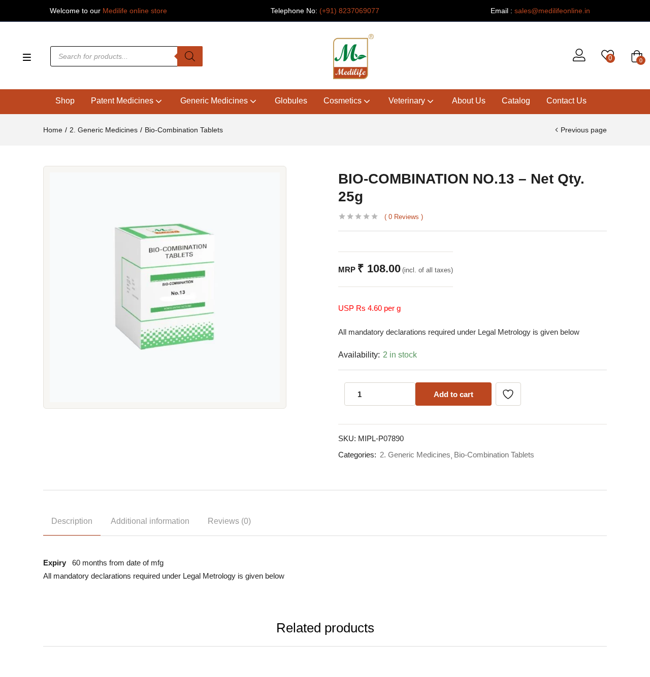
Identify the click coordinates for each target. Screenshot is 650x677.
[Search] (190, 56)
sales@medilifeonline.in (552, 11)
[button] (637, 56)
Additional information (150, 521)
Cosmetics (343, 100)
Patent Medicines (123, 100)
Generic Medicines (215, 100)
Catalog (516, 100)
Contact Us (566, 100)
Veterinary (407, 100)
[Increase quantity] (405, 394)
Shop (65, 100)
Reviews (403, 217)
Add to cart (453, 394)
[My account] (579, 56)
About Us (468, 100)
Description (71, 521)
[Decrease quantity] (384, 394)
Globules (291, 100)
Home (52, 130)
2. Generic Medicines (104, 130)
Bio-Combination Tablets (184, 130)
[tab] (72, 523)
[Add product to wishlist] (508, 394)
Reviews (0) (229, 521)
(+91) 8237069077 (349, 11)
